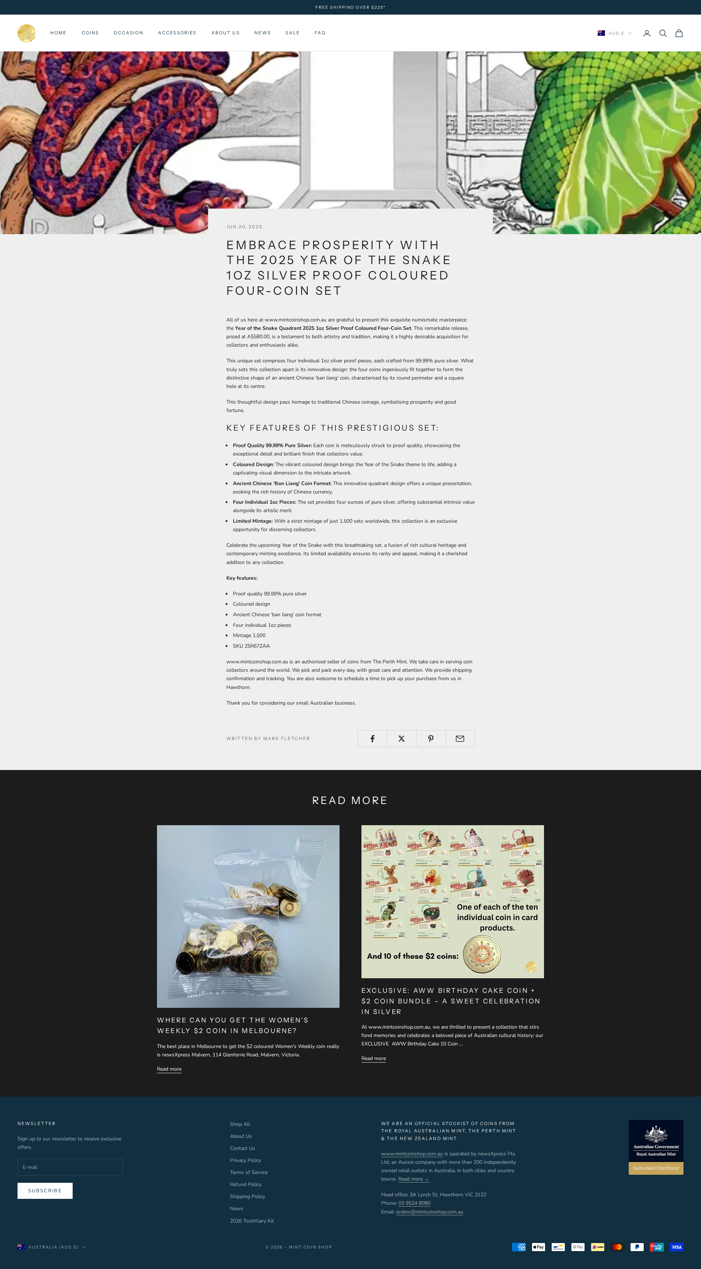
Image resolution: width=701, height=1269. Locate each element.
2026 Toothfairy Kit (252, 1220)
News (262, 33)
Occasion (128, 33)
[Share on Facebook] (372, 739)
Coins (90, 33)
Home (58, 33)
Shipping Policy (247, 1196)
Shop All (240, 1124)
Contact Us (242, 1148)
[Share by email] (460, 739)
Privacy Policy (245, 1160)
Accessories (177, 33)
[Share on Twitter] (401, 739)
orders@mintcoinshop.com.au (429, 1211)
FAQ (320, 33)
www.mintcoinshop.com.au (412, 1153)
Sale (293, 33)
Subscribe (45, 1191)
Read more (169, 1069)
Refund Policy (245, 1184)
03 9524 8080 (414, 1203)
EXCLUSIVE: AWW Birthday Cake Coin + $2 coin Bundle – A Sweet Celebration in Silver (451, 1001)
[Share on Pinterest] (431, 739)
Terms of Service (249, 1172)
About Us (225, 33)
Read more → (413, 1178)
